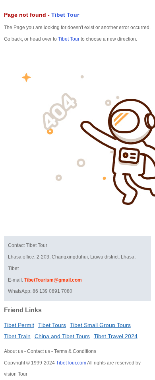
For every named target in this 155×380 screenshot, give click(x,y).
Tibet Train (17, 336)
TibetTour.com (71, 363)
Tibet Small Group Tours (100, 325)
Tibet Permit (19, 325)
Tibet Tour (65, 15)
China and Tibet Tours (62, 336)
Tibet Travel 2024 (116, 336)
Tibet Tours (52, 325)
